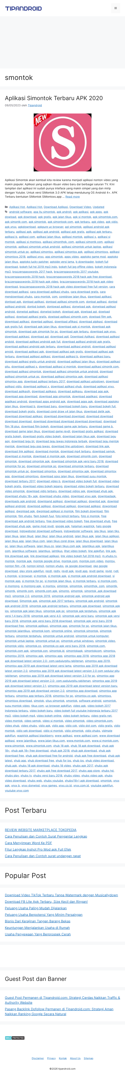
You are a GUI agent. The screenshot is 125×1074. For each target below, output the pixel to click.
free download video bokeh (64, 521)
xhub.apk (11, 765)
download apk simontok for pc (38, 331)
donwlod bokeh (50, 311)
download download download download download (67, 421)
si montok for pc (32, 581)
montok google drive (46, 561)
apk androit (64, 211)
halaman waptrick (82, 526)
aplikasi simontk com (89, 241)
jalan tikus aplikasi (107, 536)
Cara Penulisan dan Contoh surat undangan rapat (43, 856)
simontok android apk (66, 596)
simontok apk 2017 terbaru (56, 601)
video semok (32, 720)
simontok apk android (90, 601)
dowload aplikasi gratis (31, 316)
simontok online (61, 631)
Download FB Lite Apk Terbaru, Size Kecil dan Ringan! (46, 902)
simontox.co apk (85, 695)
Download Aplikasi (56, 207)
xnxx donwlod (30, 785)
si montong (12, 586)
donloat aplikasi (96, 301)
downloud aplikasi (64, 506)
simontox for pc (63, 695)
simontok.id (56, 650)
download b (27, 406)
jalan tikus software (22, 546)
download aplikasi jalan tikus (76, 361)
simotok (39, 700)
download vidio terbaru (41, 491)
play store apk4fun (32, 571)
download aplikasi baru (95, 356)
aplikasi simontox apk (69, 251)
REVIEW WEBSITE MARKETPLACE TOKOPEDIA (40, 830)
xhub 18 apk (61, 745)
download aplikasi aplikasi (33, 356)
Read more (72, 196)
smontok (71, 700)
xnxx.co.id (65, 785)
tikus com (37, 705)
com (54, 296)
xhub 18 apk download (85, 745)
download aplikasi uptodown (85, 381)
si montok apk (57, 576)
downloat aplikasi (75, 501)
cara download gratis (84, 291)
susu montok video (17, 705)
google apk (62, 526)
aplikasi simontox (41, 251)
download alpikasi (91, 321)
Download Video (80, 207)
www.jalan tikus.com (51, 740)
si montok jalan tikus (58, 581)
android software (20, 211)
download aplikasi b (65, 356)
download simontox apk (73, 471)
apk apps (96, 211)
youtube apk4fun (102, 785)
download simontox (43, 471)
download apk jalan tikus (40, 326)
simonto (64, 591)
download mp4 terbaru (76, 451)
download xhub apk (100, 491)
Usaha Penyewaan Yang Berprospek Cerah (38, 934)
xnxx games (49, 785)
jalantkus (44, 551)
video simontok (75, 720)
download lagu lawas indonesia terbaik (61, 441)
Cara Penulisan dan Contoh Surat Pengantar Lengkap (46, 836)
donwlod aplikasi (28, 311)
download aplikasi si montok (57, 366)
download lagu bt (22, 441)
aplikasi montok (72, 236)
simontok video (105, 641)
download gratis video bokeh (42, 436)
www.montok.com (78, 740)
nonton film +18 (15, 566)
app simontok (54, 256)
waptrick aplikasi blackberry (35, 735)
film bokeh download (89, 511)
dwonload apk (25, 511)
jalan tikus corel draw (60, 541)
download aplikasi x (36, 386)
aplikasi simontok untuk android (39, 246)
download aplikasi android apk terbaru (30, 346)
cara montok (42, 296)
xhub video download (99, 760)
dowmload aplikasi (17, 321)
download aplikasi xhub (66, 386)
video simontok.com (99, 720)
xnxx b (15, 785)
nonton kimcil (35, 566)
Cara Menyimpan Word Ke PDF (28, 843)
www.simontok (14, 745)
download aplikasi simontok (23, 371)
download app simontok (54, 396)
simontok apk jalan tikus (26, 611)
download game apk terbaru (68, 426)
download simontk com (82, 456)
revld (108, 571)
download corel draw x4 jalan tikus (59, 411)
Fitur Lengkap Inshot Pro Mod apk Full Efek (38, 849)
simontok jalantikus (17, 631)
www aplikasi (63, 735)
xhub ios (78, 760)
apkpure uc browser (50, 226)
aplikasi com (27, 236)
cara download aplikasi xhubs (49, 291)
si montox (49, 586)
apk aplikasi (80, 211)
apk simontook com (60, 221)
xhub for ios (63, 760)
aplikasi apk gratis (72, 231)
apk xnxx (10, 226)
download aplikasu (70, 391)
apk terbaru (82, 221)
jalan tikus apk (84, 536)
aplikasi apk (23, 231)
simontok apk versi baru (78, 616)
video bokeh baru (41, 710)
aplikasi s (90, 236)
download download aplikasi (23, 416)
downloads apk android (20, 501)
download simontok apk (34, 461)
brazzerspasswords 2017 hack (32, 271)
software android (90, 700)
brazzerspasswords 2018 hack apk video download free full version (64, 286)
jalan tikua (11, 536)
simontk (10, 591)
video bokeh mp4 (23, 715)
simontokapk (74, 650)
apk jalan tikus (62, 217)
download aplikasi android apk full (38, 341)
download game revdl (56, 431)
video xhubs (29, 725)
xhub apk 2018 (59, 750)
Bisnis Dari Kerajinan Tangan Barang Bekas (37, 921)
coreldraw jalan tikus (72, 296)
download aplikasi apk (29, 351)
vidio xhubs (92, 730)
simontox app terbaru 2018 (33, 695)
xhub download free (41, 760)
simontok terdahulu (28, 636)
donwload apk (81, 306)
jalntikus (57, 551)
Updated (98, 207)
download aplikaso (44, 391)
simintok (62, 586)
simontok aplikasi (37, 626)
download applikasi (84, 396)
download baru (47, 406)
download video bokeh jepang (42, 486)
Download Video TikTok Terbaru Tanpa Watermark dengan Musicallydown (61, 895)
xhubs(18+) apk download (82, 780)
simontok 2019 (40, 596)
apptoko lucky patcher (34, 261)
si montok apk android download (89, 576)
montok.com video (91, 561)
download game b (101, 426)
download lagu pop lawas (33, 446)
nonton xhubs (54, 566)
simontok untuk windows (77, 641)
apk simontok (37, 221)
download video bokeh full (79, 481)
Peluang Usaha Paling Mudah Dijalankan (36, 908)
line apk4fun (96, 551)
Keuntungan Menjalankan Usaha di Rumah (37, 928)
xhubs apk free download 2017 (57, 770)
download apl (40, 336)
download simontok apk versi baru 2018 (77, 461)
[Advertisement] (62, 41)
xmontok (106, 780)
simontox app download (81, 690)
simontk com (25, 591)
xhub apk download (84, 750)
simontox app (53, 656)
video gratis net (101, 715)
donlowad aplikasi (58, 306)
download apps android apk (47, 401)
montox (110, 561)
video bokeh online (49, 715)
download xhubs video (54, 496)
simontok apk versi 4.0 (46, 616)
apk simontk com (16, 221)
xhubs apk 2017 (83, 765)
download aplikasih (17, 391)
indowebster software (78, 531)
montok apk (24, 561)
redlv (57, 571)
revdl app (81, 571)
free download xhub (97, 521)
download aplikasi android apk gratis (86, 341)
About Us (75, 1058)
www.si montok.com (105, 740)
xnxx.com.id (81, 785)
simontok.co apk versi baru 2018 (64, 646)
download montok (47, 451)
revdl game (96, 571)
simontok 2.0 (20, 596)
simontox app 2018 (76, 656)
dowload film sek (100, 316)
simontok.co (33, 646)
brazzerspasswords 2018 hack (25, 276)
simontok (77, 591)
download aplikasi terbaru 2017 (44, 381)
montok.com (70, 561)
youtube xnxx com (17, 790)
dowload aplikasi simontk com (67, 316)
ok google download (78, 566)
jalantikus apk (91, 546)
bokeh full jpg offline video (76, 266)
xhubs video (72, 775)
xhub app (20, 760)
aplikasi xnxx (35, 256)
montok (10, 561)
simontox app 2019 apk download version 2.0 (34, 690)
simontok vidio (14, 646)
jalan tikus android (61, 536)
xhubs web (35, 780)
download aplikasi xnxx (98, 386)
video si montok (52, 720)
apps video (71, 256)
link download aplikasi (44, 556)
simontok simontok (86, 631)
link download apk (17, 556)
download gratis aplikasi (88, 431)
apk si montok (82, 217)
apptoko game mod (93, 256)
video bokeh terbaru (76, 715)
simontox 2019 (14, 656)
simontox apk (34, 656)
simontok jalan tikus (104, 626)
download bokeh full (102, 406)
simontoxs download (18, 700)
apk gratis (44, 217)
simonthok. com (94, 586)
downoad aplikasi (89, 506)
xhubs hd (107, 770)
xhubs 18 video (61, 765)
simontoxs (104, 695)
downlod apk (97, 501)
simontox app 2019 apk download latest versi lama (38, 665)
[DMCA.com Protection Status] (15, 1039)
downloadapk (107, 496)
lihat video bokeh (75, 551)
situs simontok (55, 700)
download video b (48, 481)
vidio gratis (105, 725)
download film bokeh (35, 426)
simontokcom (93, 650)
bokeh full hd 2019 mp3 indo (38, 266)
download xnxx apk (83, 496)
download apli (59, 336)
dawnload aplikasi (99, 296)
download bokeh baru (72, 406)
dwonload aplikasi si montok (55, 511)
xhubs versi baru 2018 (47, 775)
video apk (79, 705)
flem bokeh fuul (44, 516)
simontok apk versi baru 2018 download (46, 621)
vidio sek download (29, 730)
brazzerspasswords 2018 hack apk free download (79, 276)
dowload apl (89, 311)
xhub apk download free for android (49, 755)
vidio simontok (74, 730)
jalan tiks (113, 531)
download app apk (96, 391)
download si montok (18, 456)
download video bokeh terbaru (84, 486)
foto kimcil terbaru (67, 516)
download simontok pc (41, 466)
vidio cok (71, 725)
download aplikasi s (24, 366)
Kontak (63, 1058)
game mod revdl (43, 526)
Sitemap (88, 1058)
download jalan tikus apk (78, 436)
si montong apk (31, 586)
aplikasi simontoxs (96, 251)
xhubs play (12, 775)
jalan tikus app (14, 541)
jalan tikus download (89, 541)
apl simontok (73, 226)
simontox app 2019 (97, 661)
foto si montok (90, 516)
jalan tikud (26, 536)
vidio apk (44, 725)
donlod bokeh (36, 306)
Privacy (51, 1058)
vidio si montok (53, 730)
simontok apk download (85, 606)
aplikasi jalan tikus (48, 236)
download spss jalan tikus (57, 476)
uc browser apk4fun (58, 705)
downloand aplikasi (50, 501)
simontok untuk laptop (19, 641)
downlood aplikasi (39, 506)
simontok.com (96, 646)
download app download (21, 396)
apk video (97, 221)
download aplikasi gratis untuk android (30, 361)
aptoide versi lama (62, 261)
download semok (103, 451)
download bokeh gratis (20, 411)
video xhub (12, 725)
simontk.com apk (46, 591)
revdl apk (68, 571)
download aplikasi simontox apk (62, 376)
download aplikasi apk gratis (64, 351)
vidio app (58, 725)
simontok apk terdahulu (81, 611)
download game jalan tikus (22, 431)
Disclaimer (38, 1058)
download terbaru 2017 (20, 481)
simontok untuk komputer (92, 636)
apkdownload (27, 226)
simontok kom (41, 631)
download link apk (97, 446)
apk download (27, 217)
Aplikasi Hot (17, 207)
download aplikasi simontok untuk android (70, 371)
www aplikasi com (86, 735)
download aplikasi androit (74, 346)
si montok (40, 576)
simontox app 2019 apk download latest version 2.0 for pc (57, 675)
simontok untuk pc (47, 641)
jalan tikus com (35, 541)
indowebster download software (41, 531)
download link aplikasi (19, 451)
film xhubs (25, 516)
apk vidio (112, 221)
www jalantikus (26, 740)
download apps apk (80, 401)
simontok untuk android (58, 636)
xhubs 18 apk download (34, 765)
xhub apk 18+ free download (30, 750)
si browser (25, 576)
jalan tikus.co (45, 546)
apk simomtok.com (105, 217)
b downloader (85, 261)
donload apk (13, 301)
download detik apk (97, 411)
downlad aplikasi (42, 321)
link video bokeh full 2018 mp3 (81, 556)
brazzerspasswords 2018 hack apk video (31, 281)
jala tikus (100, 531)
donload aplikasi (33, 301)
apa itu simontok (44, 211)
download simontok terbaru (76, 466)
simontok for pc (79, 626)
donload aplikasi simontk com (65, 301)
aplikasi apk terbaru (99, 231)
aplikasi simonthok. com (58, 241)
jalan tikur (41, 536)
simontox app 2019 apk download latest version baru (82, 686)
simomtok (75, 586)
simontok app (58, 626)
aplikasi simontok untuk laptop (81, 246)
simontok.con (39, 650)
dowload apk (70, 311)
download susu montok (91, 476)
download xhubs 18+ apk (21, 496)
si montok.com (107, 581)
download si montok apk (49, 456)
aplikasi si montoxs (28, 241)
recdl (48, 571)
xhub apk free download (90, 755)
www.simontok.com (39, 745)
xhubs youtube (53, 780)
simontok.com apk (17, 650)
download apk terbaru (74, 331)
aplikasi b (11, 236)
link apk (111, 551)
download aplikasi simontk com (98, 366)
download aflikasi (66, 321)
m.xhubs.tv (109, 556)
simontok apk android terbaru (48, 606)
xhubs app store (89, 770)
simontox (109, 650)
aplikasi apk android (46, 231)
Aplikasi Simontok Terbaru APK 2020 (54, 98)
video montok (14, 720)
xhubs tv (26, 775)
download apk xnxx (103, 331)
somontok (109, 700)
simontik (111, 586)
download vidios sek (71, 491)
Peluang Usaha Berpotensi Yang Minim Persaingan (44, 915)
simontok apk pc (54, 611)
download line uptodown (67, 446)
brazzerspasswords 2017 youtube (76, 271)
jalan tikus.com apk (68, 546)
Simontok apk (28, 601)
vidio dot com (87, 725)
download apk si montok (74, 326)
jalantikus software (24, 551)
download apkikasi (17, 336)
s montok (11, 576)
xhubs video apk (92, 775)
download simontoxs (25, 476)
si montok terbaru (84, 581)
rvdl (115, 571)
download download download (64, 416)
